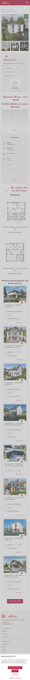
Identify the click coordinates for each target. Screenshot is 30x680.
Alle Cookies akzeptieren (15, 667)
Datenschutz (12, 678)
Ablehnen (15, 670)
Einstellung (15, 674)
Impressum (18, 678)
